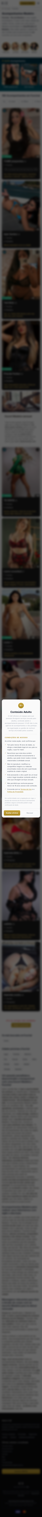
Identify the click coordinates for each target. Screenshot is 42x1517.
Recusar (30, 813)
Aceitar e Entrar (12, 813)
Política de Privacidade (15, 792)
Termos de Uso (26, 789)
